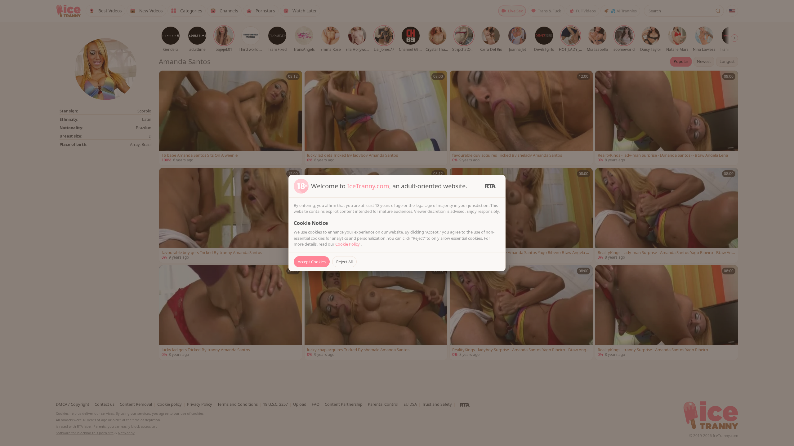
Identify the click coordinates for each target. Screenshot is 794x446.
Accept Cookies (312, 262)
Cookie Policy (348, 244)
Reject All (344, 262)
